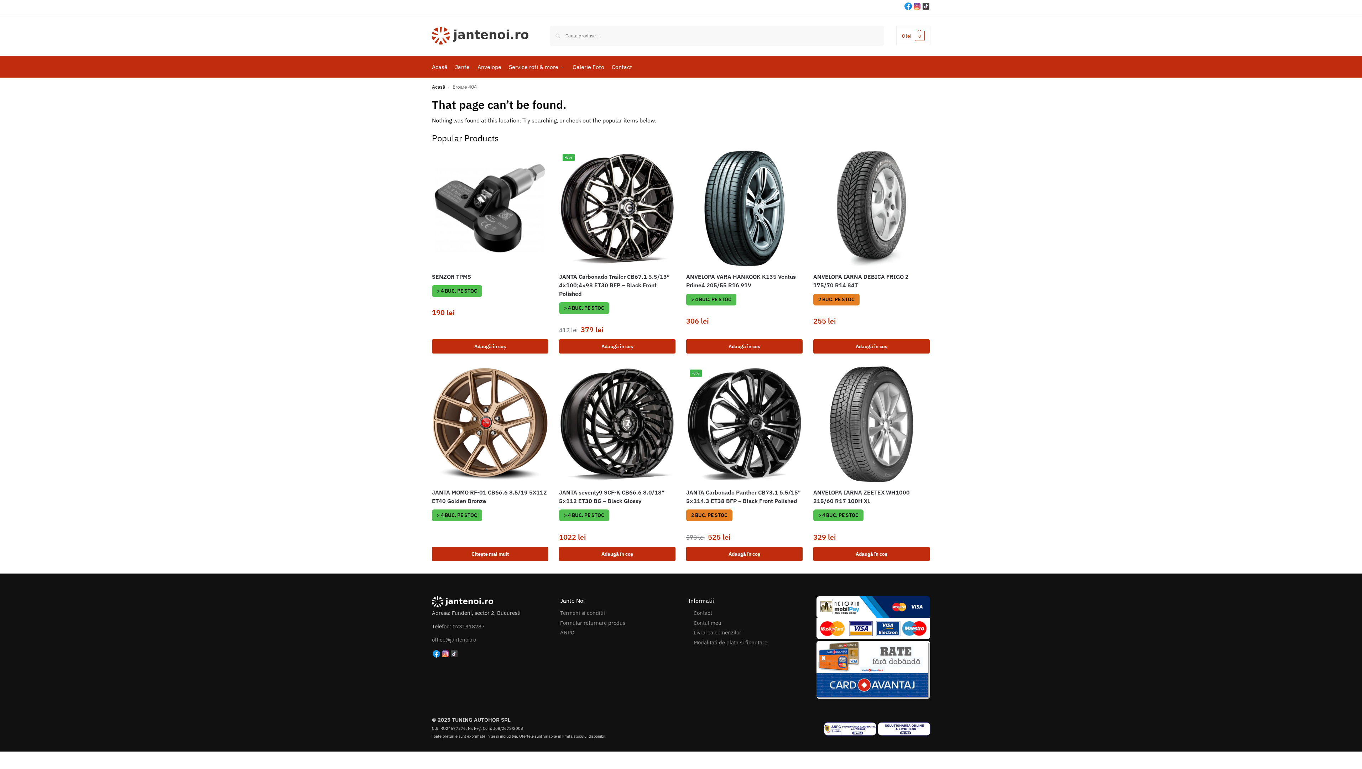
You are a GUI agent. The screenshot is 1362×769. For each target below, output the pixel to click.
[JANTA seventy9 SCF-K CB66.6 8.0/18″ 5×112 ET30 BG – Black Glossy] (617, 424)
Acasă (438, 87)
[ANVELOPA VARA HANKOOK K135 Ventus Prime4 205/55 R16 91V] (744, 208)
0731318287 (469, 626)
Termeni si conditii (582, 613)
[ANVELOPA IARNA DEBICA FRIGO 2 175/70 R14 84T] (871, 208)
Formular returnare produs (592, 622)
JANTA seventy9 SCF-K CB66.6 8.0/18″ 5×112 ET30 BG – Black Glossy (611, 496)
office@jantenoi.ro (454, 639)
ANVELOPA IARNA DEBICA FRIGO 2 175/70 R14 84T (861, 281)
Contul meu (707, 622)
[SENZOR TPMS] (490, 208)
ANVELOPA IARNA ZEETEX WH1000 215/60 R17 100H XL (861, 496)
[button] (913, 35)
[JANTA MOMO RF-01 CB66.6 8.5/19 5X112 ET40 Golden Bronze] (490, 424)
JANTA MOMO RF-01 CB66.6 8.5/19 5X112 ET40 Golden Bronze (489, 496)
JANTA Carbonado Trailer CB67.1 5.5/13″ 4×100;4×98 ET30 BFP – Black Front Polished (614, 285)
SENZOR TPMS (451, 276)
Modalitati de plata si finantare (730, 642)
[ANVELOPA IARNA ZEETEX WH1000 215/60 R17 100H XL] (871, 424)
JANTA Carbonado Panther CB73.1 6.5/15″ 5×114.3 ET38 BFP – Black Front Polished (743, 496)
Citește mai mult (490, 554)
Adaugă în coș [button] (490, 346)
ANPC (567, 632)
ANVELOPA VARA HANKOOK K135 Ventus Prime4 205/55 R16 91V (741, 281)
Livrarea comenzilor (717, 632)
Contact (703, 613)
